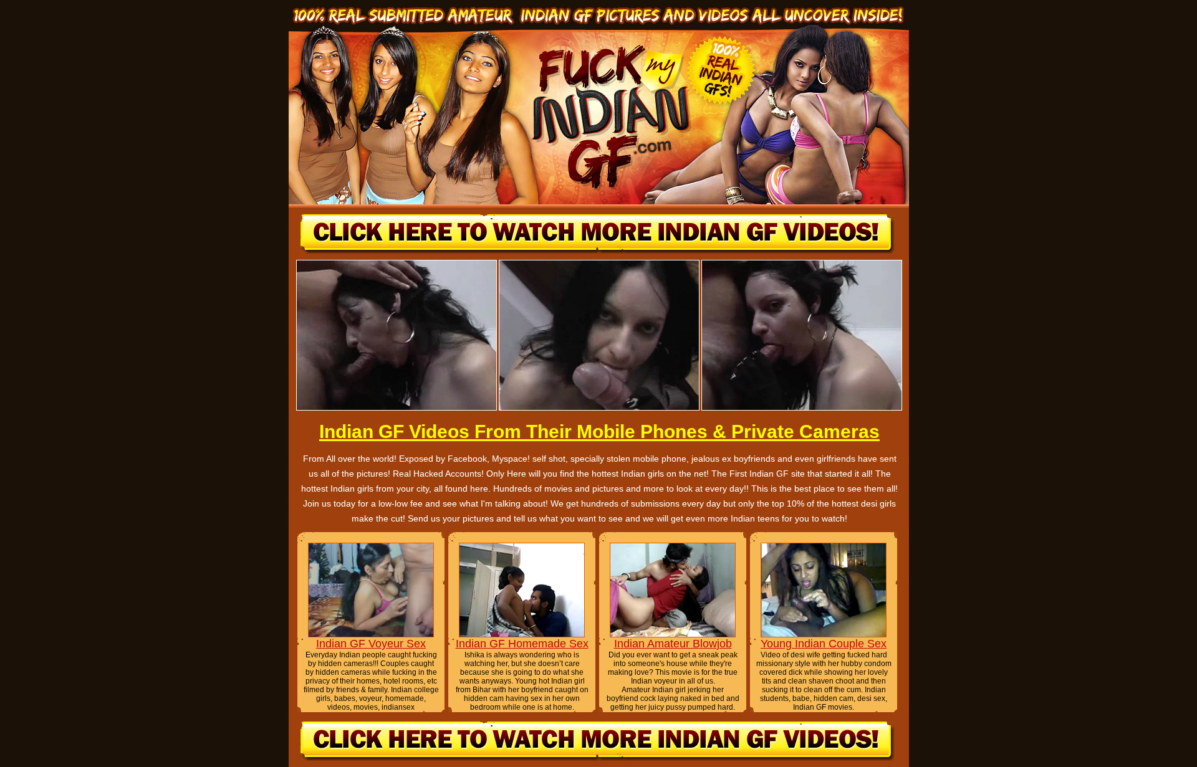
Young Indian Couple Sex (824, 643)
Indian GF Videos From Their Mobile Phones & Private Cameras (599, 431)
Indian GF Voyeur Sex (371, 643)
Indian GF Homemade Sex (522, 643)
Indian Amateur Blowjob (673, 643)
